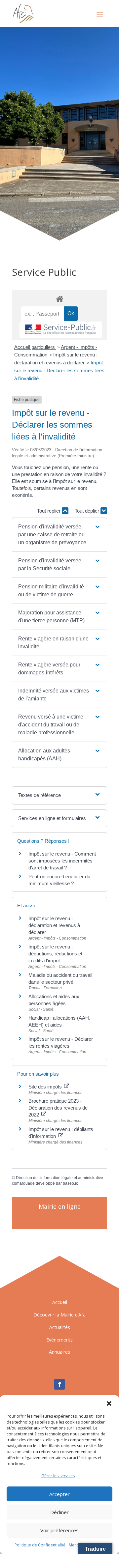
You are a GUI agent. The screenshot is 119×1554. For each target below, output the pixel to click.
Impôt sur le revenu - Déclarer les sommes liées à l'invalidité (59, 370)
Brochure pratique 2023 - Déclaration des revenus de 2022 (58, 1107)
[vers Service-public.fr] (61, 330)
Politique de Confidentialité (40, 1545)
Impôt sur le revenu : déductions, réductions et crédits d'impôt (55, 953)
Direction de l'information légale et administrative (59, 1177)
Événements (59, 1340)
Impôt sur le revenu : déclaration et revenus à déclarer (54, 925)
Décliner (59, 1512)
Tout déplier (87, 511)
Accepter (59, 1494)
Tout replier (49, 511)
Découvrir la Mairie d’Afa (59, 1315)
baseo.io (70, 1183)
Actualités (59, 1327)
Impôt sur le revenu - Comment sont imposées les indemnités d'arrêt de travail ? (62, 860)
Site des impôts (45, 1086)
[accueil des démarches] (59, 299)
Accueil (59, 1302)
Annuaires (59, 1352)
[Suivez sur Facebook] (59, 1384)
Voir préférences (59, 1530)
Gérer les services (58, 1476)
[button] (109, 1403)
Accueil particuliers (35, 347)
